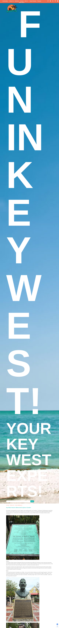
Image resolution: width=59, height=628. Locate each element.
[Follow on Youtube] (58, 1)
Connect (22, 1)
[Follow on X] (53, 1)
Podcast (39, 1)
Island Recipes (33, 1)
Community (5, 1)
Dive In (26, 1)
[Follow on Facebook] (48, 1)
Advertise (17, 1)
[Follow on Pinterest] (55, 1)
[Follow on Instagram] (50, 1)
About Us (11, 1)
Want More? (21, 2)
